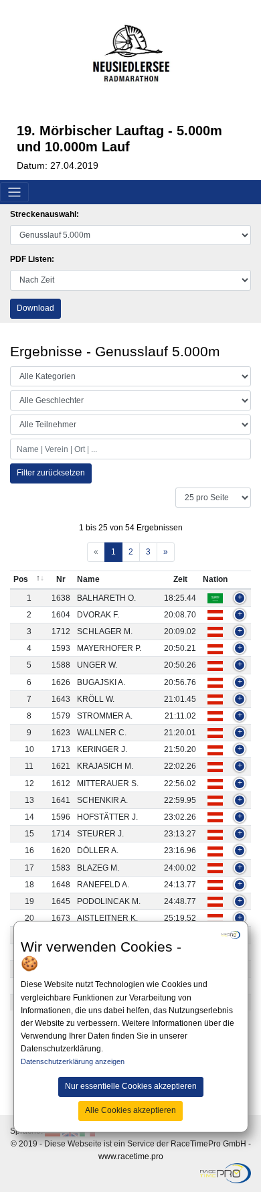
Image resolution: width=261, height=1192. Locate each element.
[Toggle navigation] (14, 192)
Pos (20, 579)
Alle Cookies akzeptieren (130, 1110)
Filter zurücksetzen (51, 472)
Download (35, 308)
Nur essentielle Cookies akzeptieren (131, 1086)
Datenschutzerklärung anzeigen (72, 1061)
